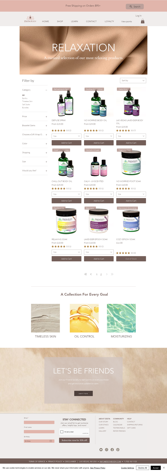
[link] (61, 130)
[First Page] (85, 274)
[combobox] (133, 80)
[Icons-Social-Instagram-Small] (106, 449)
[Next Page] (106, 274)
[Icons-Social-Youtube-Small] (101, 449)
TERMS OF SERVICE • (38, 461)
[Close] (163, 468)
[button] (59, 21)
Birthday (27, 436)
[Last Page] (112, 274)
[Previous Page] (91, 274)
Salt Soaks (26, 104)
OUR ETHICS (103, 425)
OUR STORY (103, 422)
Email (26, 418)
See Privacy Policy (97, 468)
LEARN (101, 428)
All (23, 95)
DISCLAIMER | (72, 461)
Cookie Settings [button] (127, 468)
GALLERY (102, 431)
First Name (27, 427)
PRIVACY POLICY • (56, 461)
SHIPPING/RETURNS (134, 425)
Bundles (25, 107)
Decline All (142, 468)
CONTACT (131, 422)
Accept (156, 468)
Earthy (25, 98)
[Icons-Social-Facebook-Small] (112, 449)
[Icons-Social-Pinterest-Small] (117, 449)
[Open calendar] (51, 441)
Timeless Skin (27, 101)
